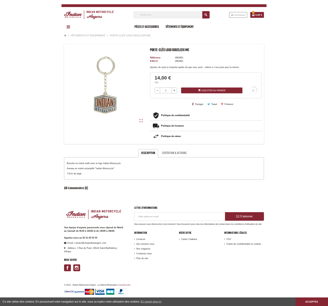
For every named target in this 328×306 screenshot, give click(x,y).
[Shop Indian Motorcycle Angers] (89, 14)
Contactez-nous (144, 253)
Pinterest (228, 104)
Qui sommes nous (145, 244)
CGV (228, 239)
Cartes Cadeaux (189, 239)
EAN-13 (154, 61)
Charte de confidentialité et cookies (243, 244)
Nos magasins (143, 248)
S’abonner (246, 216)
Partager (199, 104)
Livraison (140, 239)
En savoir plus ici (151, 301)
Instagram (76, 267)
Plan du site (142, 258)
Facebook (67, 267)
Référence (155, 57)
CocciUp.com (124, 285)
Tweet (214, 104)
